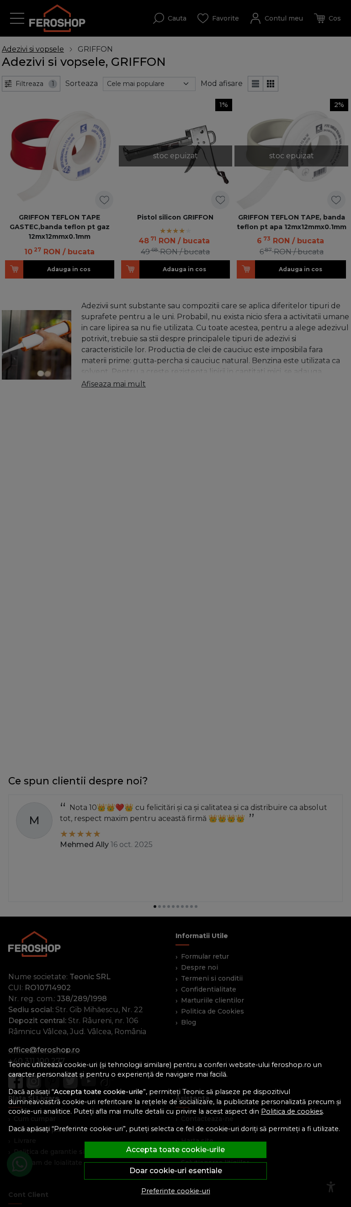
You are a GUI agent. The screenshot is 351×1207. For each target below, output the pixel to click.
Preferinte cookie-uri (175, 1191)
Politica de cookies (292, 1111)
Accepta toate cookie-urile (175, 1149)
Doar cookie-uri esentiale (175, 1170)
